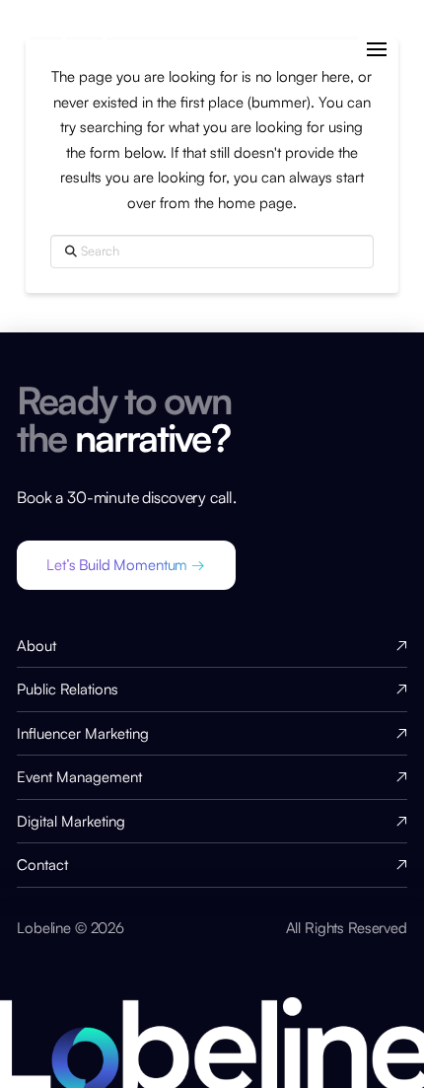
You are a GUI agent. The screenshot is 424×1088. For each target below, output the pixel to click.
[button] (376, 50)
